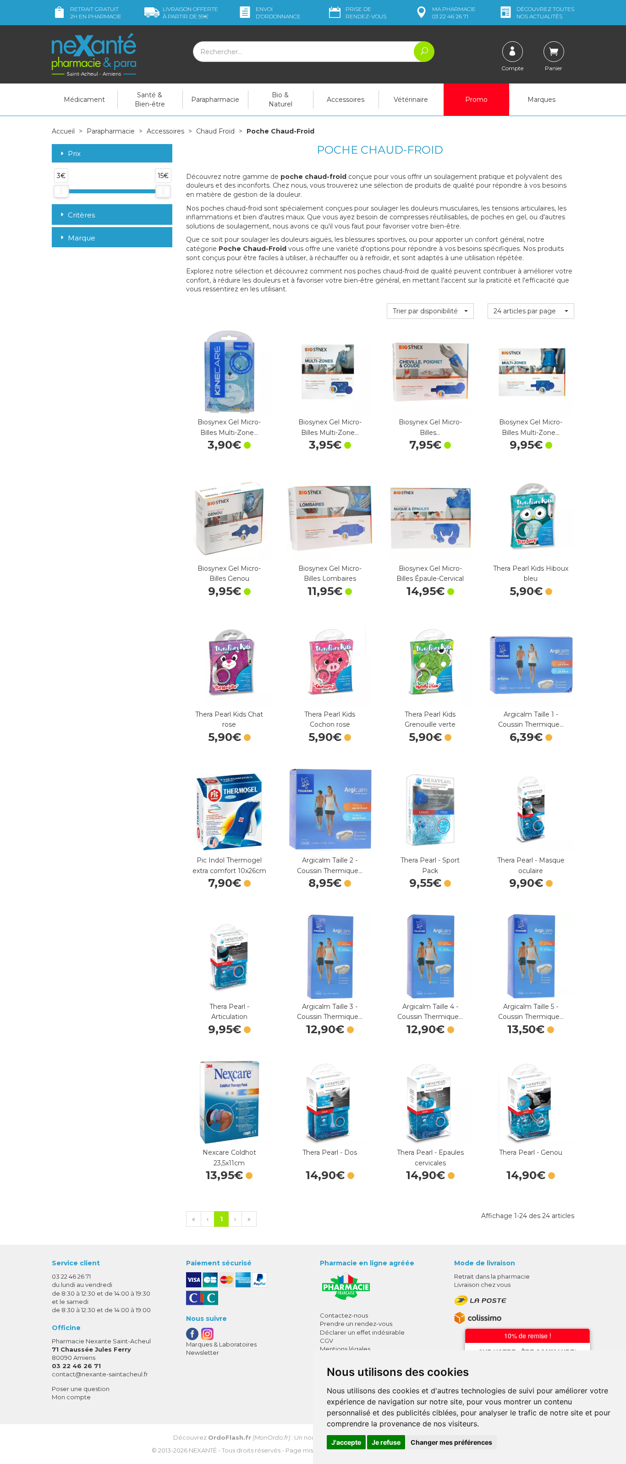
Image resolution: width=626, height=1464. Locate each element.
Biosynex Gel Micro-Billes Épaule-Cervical (430, 573)
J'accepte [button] (346, 1442)
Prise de (366, 13)
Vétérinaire (411, 99)
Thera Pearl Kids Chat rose (229, 719)
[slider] (61, 191)
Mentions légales (345, 1349)
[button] (430, 311)
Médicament (84, 99)
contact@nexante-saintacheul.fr (100, 1374)
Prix (74, 154)
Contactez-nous (344, 1315)
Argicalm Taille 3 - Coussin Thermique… (329, 1011)
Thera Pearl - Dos (329, 1152)
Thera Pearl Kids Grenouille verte (430, 719)
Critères (81, 215)
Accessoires (345, 99)
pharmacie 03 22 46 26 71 (454, 13)
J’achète (229, 405)
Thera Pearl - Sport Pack (430, 865)
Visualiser (531, 552)
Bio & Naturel (280, 99)
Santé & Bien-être (150, 99)
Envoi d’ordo (278, 13)
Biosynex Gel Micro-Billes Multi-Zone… (229, 427)
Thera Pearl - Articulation (229, 1011)
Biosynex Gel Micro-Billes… (430, 427)
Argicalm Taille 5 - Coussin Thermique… (531, 1011)
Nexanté (203, 1450)
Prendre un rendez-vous (356, 1323)
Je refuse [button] (386, 1442)
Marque (81, 238)
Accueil (63, 131)
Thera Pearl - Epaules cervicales (430, 1157)
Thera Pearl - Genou (530, 1152)
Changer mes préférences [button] (451, 1442)
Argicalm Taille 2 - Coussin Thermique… (329, 865)
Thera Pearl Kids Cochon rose (329, 719)
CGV (326, 1340)
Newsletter (202, 1352)
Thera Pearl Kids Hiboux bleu (530, 573)
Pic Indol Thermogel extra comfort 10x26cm (229, 865)
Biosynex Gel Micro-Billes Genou (229, 573)
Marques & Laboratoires (221, 1344)
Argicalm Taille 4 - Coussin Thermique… (430, 1011)
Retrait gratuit (95, 13)
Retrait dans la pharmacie (492, 1276)
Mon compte (71, 1397)
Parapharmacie (215, 99)
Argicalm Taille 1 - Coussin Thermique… (531, 719)
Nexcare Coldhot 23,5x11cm (229, 1157)
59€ (190, 13)
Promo (476, 99)
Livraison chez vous (482, 1284)
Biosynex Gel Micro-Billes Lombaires (330, 573)
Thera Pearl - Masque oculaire (531, 865)
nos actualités (545, 13)
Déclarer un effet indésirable (362, 1332)
